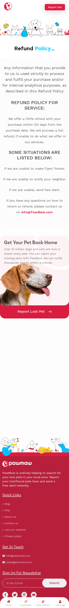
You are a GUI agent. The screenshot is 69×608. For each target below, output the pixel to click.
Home (8, 605)
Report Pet (55, 7)
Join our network (15, 529)
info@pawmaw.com (17, 555)
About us (10, 516)
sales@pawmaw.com (18, 562)
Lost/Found (25, 605)
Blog (7, 503)
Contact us (11, 523)
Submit (54, 583)
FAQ (7, 510)
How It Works (43, 605)
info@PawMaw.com (37, 212)
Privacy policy (13, 536)
